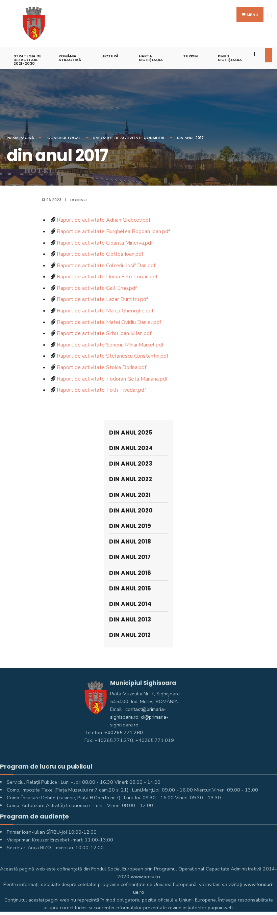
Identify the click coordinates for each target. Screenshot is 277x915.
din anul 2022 (130, 479)
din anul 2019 (130, 526)
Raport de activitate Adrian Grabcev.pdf (103, 220)
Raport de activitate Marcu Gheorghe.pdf (105, 310)
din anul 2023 (130, 464)
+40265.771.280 (123, 732)
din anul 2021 (130, 495)
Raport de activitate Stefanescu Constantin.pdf (112, 356)
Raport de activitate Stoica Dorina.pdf (101, 367)
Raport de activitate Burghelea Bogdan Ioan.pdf (113, 231)
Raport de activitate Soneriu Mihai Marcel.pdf (110, 345)
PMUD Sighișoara (230, 57)
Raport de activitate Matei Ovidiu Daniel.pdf (109, 322)
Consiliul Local (63, 137)
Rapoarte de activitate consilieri (128, 137)
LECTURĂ (110, 56)
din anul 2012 (130, 635)
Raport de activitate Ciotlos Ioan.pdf (100, 254)
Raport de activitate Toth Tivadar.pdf (101, 390)
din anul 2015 (130, 588)
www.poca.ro (145, 876)
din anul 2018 (130, 541)
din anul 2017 (190, 137)
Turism (190, 56)
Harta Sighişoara (151, 57)
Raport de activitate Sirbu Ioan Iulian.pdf (104, 333)
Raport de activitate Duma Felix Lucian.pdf (107, 276)
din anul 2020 (131, 510)
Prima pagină (20, 137)
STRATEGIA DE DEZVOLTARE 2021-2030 (27, 59)
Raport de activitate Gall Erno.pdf (97, 288)
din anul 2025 (130, 432)
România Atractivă (69, 57)
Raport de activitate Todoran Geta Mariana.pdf (112, 379)
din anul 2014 (130, 604)
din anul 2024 (131, 448)
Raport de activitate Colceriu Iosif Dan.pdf (106, 265)
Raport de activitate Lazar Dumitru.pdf (102, 299)
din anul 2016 (130, 573)
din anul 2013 (130, 619)
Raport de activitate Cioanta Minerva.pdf (105, 243)
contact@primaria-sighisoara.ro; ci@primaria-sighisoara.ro (139, 717)
